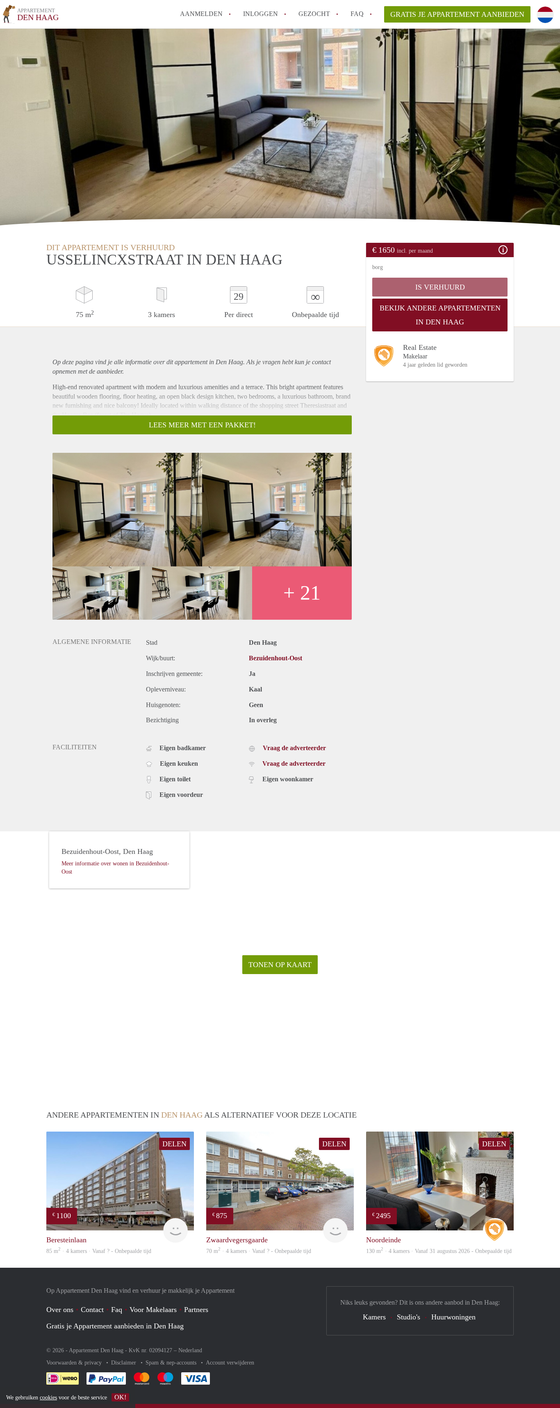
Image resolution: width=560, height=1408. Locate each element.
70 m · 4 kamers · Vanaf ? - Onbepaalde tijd (258, 1251)
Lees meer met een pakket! (202, 425)
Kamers (374, 1317)
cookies (48, 1397)
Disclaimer (124, 1363)
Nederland (190, 1350)
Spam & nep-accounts (172, 1363)
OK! (120, 1397)
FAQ (357, 13)
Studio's (408, 1317)
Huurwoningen (453, 1317)
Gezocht (314, 13)
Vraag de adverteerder (294, 747)
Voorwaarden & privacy (74, 1363)
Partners (196, 1309)
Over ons (59, 1309)
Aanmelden (201, 13)
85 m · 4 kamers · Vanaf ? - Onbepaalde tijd (98, 1251)
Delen (174, 1144)
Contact (92, 1309)
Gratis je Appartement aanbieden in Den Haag (115, 1326)
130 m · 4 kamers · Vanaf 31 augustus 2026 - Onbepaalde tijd (439, 1251)
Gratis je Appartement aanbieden (457, 14)
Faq (116, 1309)
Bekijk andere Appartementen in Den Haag (440, 315)
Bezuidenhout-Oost (275, 658)
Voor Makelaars (153, 1309)
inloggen (260, 13)
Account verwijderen (230, 1363)
